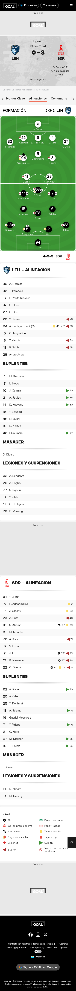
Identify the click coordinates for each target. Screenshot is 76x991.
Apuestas (64, 947)
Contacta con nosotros (19, 944)
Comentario (59, 98)
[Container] (15, 53)
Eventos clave (15, 98)
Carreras (63, 944)
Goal (21, 981)
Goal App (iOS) (37, 947)
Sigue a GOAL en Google (40, 967)
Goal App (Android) (17, 947)
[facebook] (30, 935)
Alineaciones (38, 98)
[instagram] (38, 935)
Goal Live (52, 947)
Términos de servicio (43, 944)
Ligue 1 (38, 41)
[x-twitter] (45, 935)
